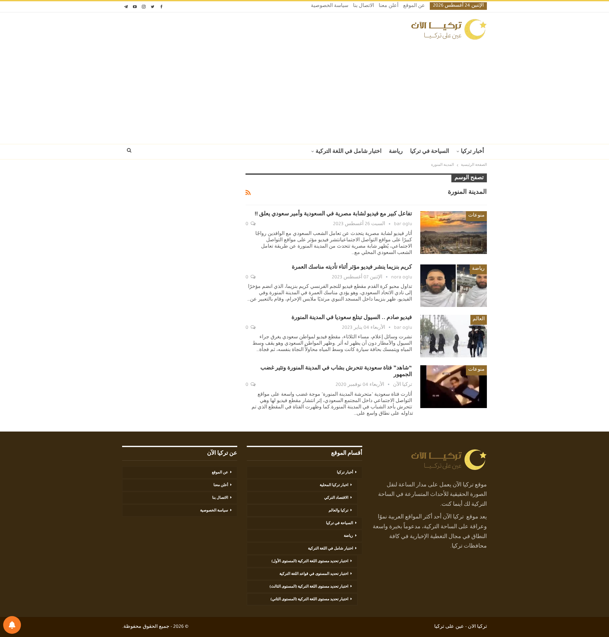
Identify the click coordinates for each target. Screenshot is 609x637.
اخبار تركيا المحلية (334, 485)
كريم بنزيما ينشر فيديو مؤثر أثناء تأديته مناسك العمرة (352, 267)
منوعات (476, 215)
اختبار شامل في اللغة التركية (349, 152)
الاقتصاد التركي (336, 498)
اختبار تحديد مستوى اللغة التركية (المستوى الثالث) (309, 587)
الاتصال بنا (363, 6)
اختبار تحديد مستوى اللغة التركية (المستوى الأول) (310, 561)
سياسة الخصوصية (329, 6)
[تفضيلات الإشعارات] (12, 625)
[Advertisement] (304, 90)
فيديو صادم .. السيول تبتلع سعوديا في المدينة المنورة (351, 318)
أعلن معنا (388, 6)
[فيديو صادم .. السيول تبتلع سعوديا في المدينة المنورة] (453, 336)
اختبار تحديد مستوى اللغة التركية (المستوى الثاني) (309, 599)
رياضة (396, 152)
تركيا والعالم (338, 511)
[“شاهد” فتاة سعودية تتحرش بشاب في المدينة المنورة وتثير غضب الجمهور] (453, 386)
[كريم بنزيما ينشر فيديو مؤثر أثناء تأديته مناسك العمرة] (453, 285)
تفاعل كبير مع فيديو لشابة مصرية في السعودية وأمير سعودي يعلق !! (333, 214)
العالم (479, 319)
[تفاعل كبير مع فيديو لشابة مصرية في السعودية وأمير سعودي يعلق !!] (453, 232)
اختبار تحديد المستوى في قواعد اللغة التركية (313, 574)
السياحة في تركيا (429, 152)
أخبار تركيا (472, 152)
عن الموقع (414, 6)
